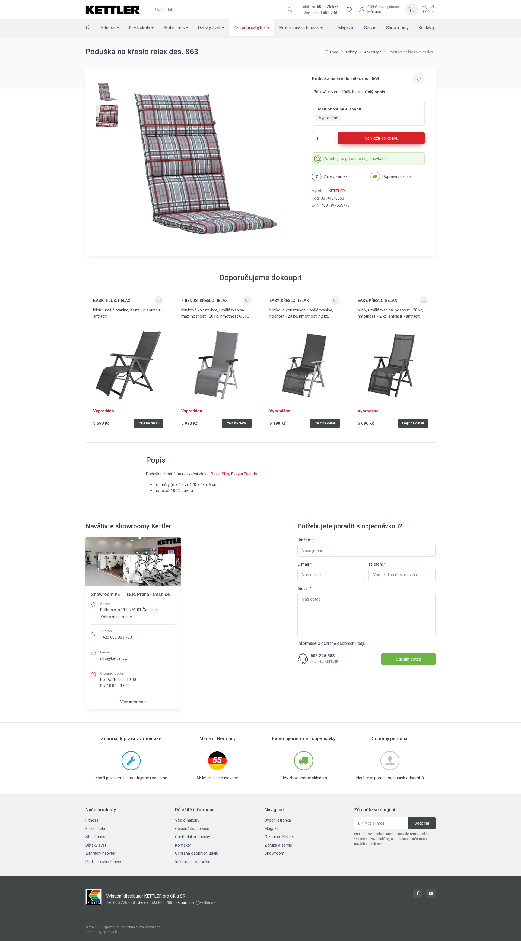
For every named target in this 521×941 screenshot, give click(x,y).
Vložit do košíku (384, 138)
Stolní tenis (174, 27)
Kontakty (426, 27)
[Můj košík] (411, 9)
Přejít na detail (148, 423)
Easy (235, 474)
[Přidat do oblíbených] (419, 79)
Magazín (346, 27)
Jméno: (305, 540)
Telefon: (377, 564)
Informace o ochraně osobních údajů (331, 643)
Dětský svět (209, 27)
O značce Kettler (279, 836)
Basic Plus (220, 474)
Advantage (372, 52)
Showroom (274, 853)
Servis (370, 27)
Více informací (133, 701)
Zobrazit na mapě (116, 616)
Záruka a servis (278, 845)
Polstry (351, 52)
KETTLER (337, 190)
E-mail (304, 564)
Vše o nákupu (187, 820)
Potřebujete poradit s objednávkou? (355, 158)
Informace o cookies (193, 861)
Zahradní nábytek (250, 27)
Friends (250, 474)
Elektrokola (139, 27)
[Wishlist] (349, 9)
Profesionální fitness (299, 27)
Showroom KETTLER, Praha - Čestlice (130, 594)
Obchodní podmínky (192, 836)
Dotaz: (304, 588)
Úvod (334, 52)
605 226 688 (320, 6)
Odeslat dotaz (408, 659)
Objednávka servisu (192, 828)
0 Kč (429, 9)
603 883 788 (326, 12)
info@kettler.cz (113, 658)
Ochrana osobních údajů (196, 853)
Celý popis (375, 92)
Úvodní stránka (278, 820)
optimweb (109, 932)
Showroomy (397, 27)
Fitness (108, 27)
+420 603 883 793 (116, 637)
